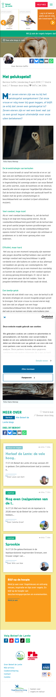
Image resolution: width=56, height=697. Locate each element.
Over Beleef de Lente (13, 664)
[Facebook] (6, 640)
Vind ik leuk (47, 412)
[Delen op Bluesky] (36, 61)
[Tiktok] (22, 640)
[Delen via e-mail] (46, 61)
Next (52, 22)
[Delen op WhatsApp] (51, 61)
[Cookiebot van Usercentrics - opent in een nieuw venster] (41, 317)
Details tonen (42, 361)
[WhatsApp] (28, 640)
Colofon (7, 677)
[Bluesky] (17, 640)
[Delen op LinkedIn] (41, 61)
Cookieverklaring (11, 671)
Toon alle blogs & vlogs (15, 40)
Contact (7, 674)
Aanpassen (26, 377)
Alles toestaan (28, 369)
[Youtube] (11, 640)
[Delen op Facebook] (31, 61)
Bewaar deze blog (19, 85)
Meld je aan (13, 600)
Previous (3, 22)
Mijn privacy (9, 668)
